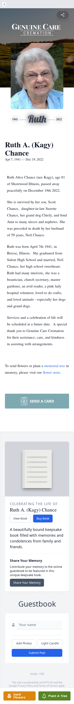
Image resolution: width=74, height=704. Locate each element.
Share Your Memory (26, 583)
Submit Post (37, 653)
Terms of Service (48, 685)
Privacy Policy (25, 685)
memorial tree (54, 365)
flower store (51, 372)
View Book (20, 518)
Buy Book (43, 518)
